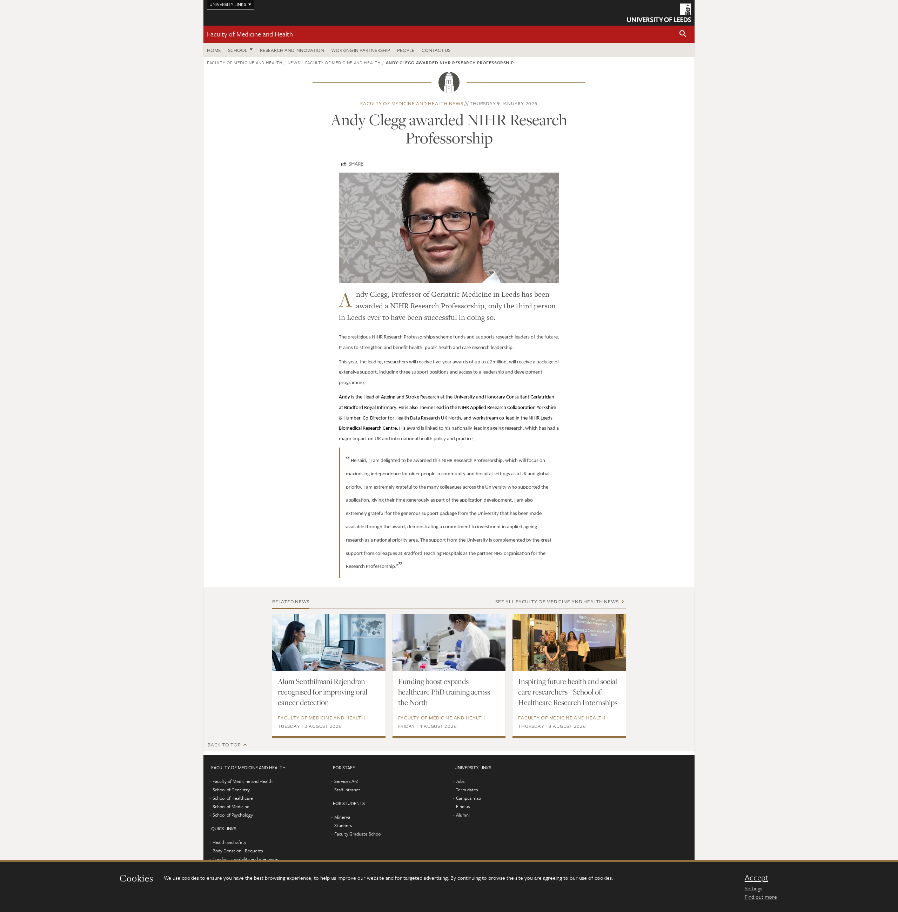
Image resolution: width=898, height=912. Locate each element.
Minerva (342, 816)
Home (214, 50)
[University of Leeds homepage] (659, 13)
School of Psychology (233, 814)
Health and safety (229, 842)
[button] (683, 34)
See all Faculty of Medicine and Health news (556, 601)
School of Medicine (231, 806)
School (237, 50)
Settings (753, 888)
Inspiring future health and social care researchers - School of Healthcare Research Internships (567, 692)
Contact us (436, 50)
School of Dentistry (231, 789)
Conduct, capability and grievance (245, 859)
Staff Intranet (347, 789)
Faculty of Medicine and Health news (411, 103)
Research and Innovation (292, 50)
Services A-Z (346, 781)
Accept (756, 877)
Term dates (467, 789)
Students (343, 825)
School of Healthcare (233, 798)
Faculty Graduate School (358, 833)
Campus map (468, 798)
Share (355, 163)
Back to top (224, 744)
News (294, 62)
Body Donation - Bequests (238, 850)
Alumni (463, 814)
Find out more (761, 896)
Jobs (460, 781)
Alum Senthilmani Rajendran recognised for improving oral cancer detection (322, 692)
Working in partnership (360, 50)
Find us (463, 806)
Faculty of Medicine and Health (250, 34)
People (406, 50)
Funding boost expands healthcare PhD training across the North (444, 692)
